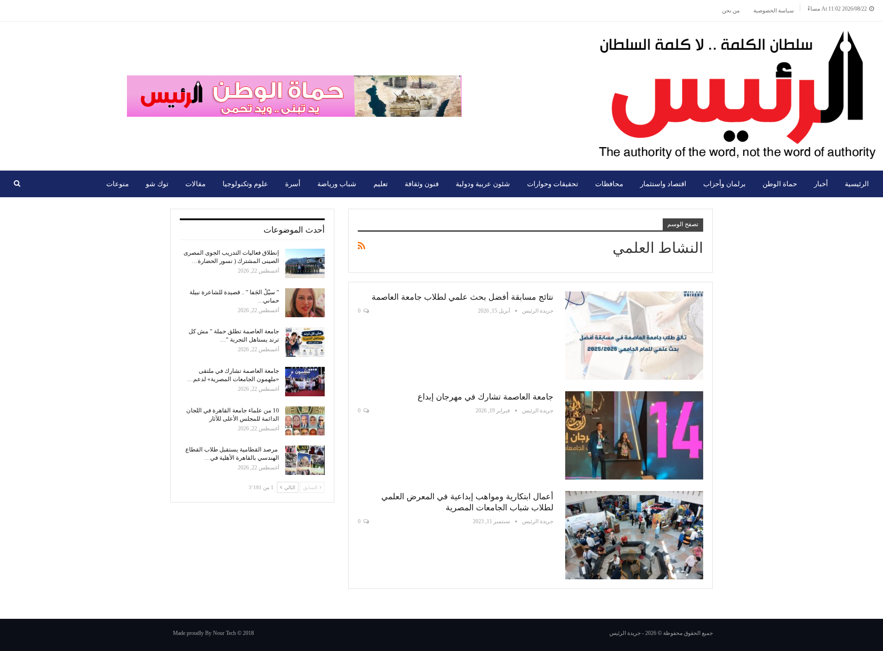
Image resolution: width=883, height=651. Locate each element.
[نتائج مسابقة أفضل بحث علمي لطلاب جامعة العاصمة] (634, 335)
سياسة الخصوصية (773, 10)
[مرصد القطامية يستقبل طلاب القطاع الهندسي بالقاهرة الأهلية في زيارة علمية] (305, 460)
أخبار (821, 184)
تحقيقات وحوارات (552, 184)
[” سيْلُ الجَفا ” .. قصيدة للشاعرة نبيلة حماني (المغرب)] (305, 303)
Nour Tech (224, 633)
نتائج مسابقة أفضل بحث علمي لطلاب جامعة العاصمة (462, 297)
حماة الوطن (780, 184)
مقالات (195, 184)
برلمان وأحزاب (724, 184)
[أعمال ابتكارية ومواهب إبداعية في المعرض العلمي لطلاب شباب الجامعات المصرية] (634, 535)
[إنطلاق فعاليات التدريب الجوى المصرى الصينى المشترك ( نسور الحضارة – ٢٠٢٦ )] (305, 263)
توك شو (157, 184)
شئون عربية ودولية (483, 184)
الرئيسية (857, 184)
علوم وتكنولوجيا (245, 184)
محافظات (609, 184)
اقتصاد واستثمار (663, 184)
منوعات (117, 184)
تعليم (380, 184)
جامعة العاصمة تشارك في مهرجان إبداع (485, 396)
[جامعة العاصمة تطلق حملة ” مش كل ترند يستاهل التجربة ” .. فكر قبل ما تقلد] (305, 342)
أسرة (292, 184)
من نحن (731, 10)
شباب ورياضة (336, 184)
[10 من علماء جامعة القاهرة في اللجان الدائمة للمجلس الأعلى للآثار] (305, 421)
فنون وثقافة (422, 184)
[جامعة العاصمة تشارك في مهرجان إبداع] (634, 435)
